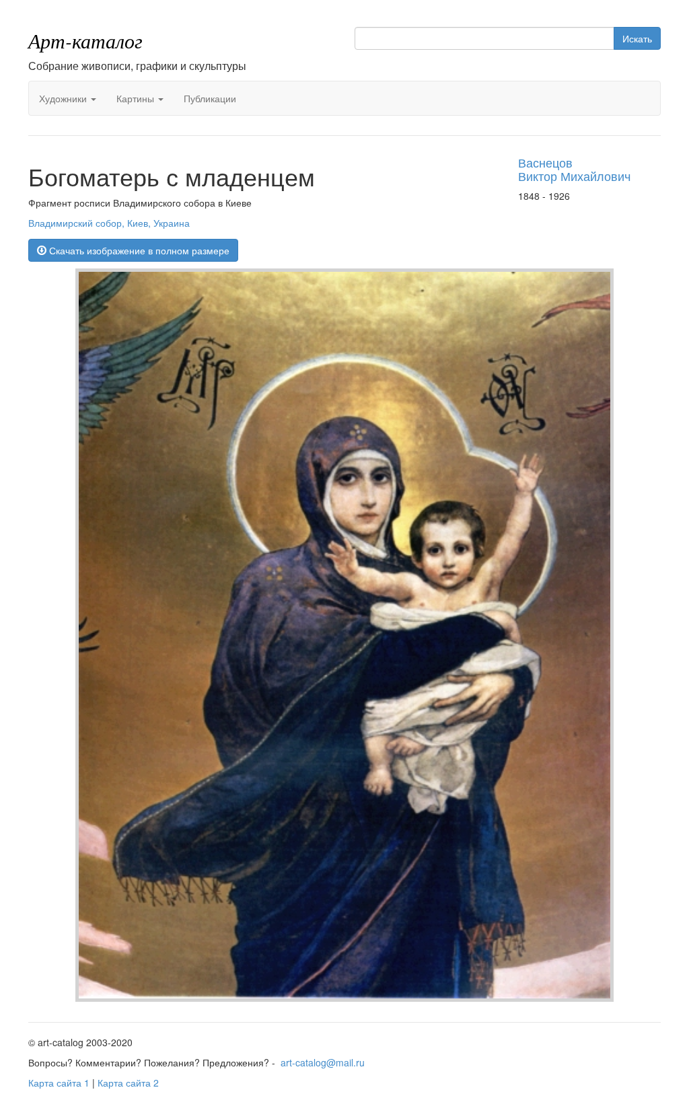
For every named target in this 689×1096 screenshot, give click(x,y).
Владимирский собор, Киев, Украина (109, 222)
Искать (637, 38)
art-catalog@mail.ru (323, 1062)
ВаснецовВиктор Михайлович (574, 168)
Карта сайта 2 (128, 1082)
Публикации (210, 98)
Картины (136, 98)
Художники (64, 98)
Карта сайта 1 (58, 1082)
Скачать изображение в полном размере (137, 250)
